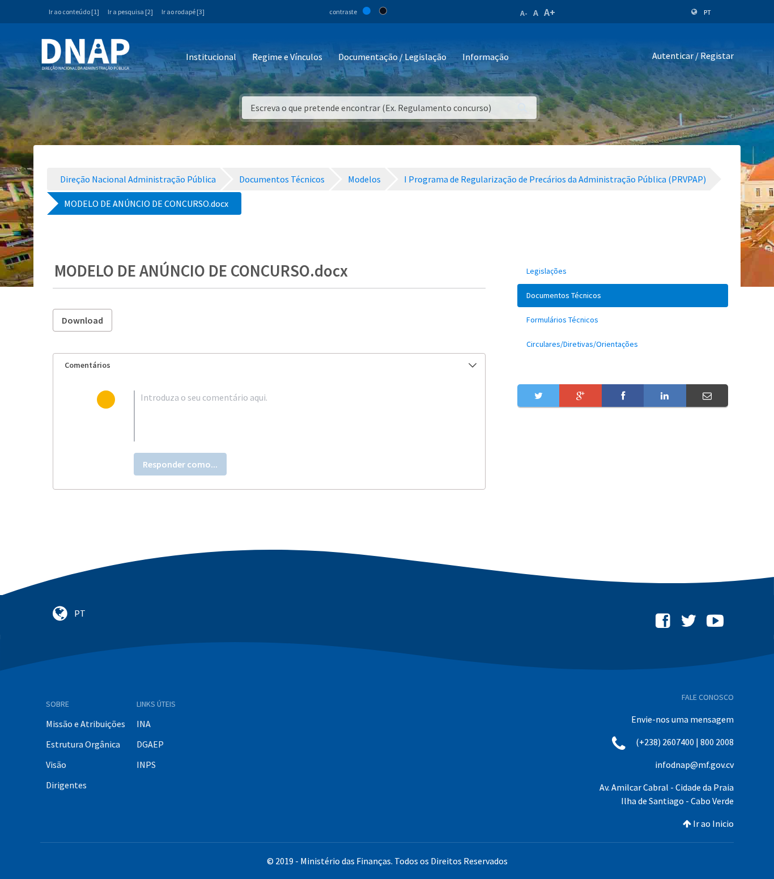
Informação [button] (485, 56)
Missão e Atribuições (85, 723)
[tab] (269, 365)
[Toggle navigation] (146, 57)
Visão (56, 764)
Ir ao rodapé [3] (183, 11)
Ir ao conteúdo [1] (74, 11)
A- (524, 13)
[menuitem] (622, 271)
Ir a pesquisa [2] (130, 11)
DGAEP (150, 744)
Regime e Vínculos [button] (287, 56)
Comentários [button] (87, 365)
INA (144, 723)
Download (82, 320)
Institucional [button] (211, 56)
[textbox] (287, 415)
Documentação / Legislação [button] (392, 56)
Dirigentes (66, 785)
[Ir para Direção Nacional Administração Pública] (85, 54)
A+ (549, 12)
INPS (146, 764)
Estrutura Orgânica (83, 744)
